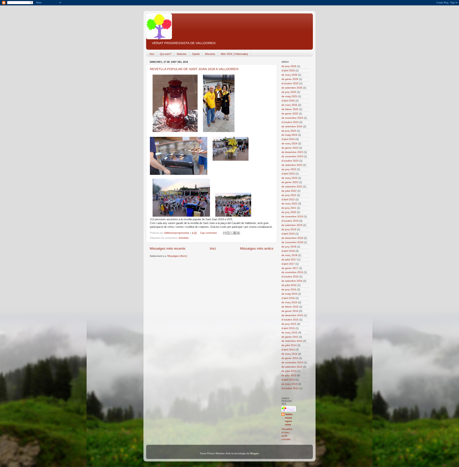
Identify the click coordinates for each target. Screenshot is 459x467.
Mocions (210, 53)
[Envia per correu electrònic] (224, 233)
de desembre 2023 (292, 152)
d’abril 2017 (288, 264)
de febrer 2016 (289, 306)
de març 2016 (289, 302)
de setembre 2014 (291, 341)
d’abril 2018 (288, 251)
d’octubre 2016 (290, 276)
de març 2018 (289, 255)
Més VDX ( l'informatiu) (234, 53)
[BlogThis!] (228, 233)
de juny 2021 (288, 208)
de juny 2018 (288, 246)
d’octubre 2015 (290, 319)
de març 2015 (289, 332)
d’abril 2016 (288, 298)
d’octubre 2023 (290, 160)
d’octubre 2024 (290, 122)
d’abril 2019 (288, 233)
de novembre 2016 (292, 272)
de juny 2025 (288, 92)
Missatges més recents (167, 248)
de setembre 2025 (291, 87)
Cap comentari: (209, 233)
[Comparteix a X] (231, 233)
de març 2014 (289, 354)
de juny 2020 (288, 212)
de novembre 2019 (292, 216)
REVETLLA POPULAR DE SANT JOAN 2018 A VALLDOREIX (194, 69)
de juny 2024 (288, 130)
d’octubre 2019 (290, 221)
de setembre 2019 (291, 225)
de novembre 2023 (292, 156)
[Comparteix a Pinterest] (238, 233)
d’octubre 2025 (290, 83)
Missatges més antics (256, 248)
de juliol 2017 (289, 259)
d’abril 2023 (288, 173)
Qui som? (165, 53)
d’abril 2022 (288, 199)
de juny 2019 (288, 229)
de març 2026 (289, 75)
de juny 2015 (288, 324)
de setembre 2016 (291, 281)
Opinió (196, 53)
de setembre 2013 (291, 366)
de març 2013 (289, 384)
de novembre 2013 (292, 362)
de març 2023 (289, 178)
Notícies (181, 53)
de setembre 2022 (291, 186)
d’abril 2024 (288, 139)
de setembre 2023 (291, 165)
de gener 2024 (289, 148)
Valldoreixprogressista (289, 419)
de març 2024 (289, 143)
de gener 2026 (289, 79)
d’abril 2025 (288, 100)
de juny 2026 (288, 66)
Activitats (184, 238)
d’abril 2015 (288, 328)
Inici (152, 53)
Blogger (254, 453)
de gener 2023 (289, 182)
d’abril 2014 (288, 349)
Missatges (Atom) (177, 256)
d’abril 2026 (288, 70)
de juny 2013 (288, 375)
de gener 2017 (289, 268)
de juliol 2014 (289, 345)
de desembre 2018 (292, 238)
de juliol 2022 (289, 191)
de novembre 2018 (292, 242)
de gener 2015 (289, 337)
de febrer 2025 (289, 109)
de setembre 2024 (291, 126)
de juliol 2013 (289, 371)
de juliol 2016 (289, 285)
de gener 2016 (289, 311)
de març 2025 (289, 105)
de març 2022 (289, 203)
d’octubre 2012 (290, 388)
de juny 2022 (288, 195)
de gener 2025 (289, 113)
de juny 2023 (288, 169)
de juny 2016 (288, 289)
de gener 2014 (289, 358)
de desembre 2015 (292, 315)
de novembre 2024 (292, 118)
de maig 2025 (289, 96)
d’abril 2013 (288, 379)
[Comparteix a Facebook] (235, 233)
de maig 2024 (289, 135)
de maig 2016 (289, 294)
